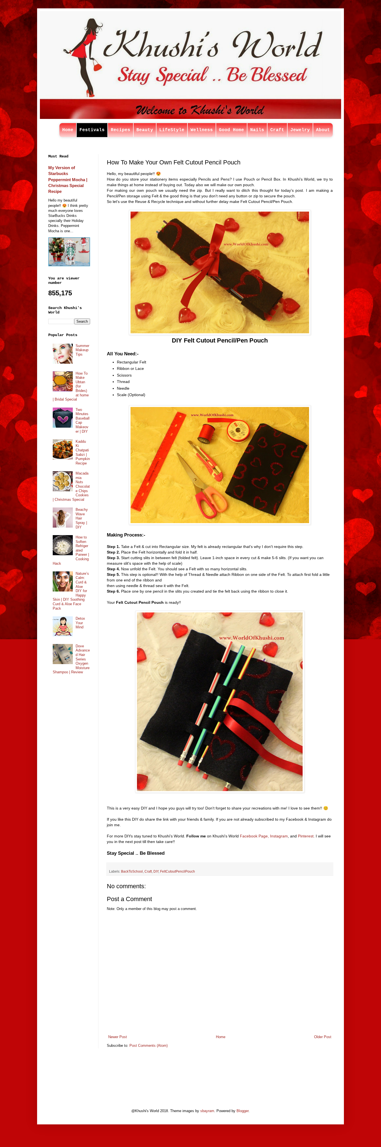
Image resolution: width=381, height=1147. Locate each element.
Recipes (120, 130)
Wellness (202, 130)
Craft (277, 130)
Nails (257, 130)
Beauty (144, 130)
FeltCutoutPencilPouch (177, 871)
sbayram (207, 1111)
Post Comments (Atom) (148, 1045)
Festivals (92, 130)
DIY (155, 871)
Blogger (243, 1111)
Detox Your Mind (80, 622)
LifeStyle (171, 130)
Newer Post (117, 1037)
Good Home (231, 130)
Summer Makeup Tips (82, 350)
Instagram (279, 836)
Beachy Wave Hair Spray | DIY (82, 518)
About (323, 130)
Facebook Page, (254, 836)
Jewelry (300, 130)
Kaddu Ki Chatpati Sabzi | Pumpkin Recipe (83, 452)
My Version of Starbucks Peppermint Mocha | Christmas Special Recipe (67, 179)
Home (67, 130)
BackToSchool (132, 871)
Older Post (322, 1037)
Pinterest (306, 836)
